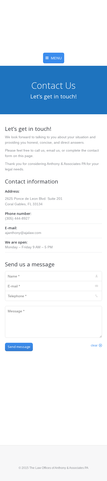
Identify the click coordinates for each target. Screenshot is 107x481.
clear (94, 345)
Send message (19, 346)
